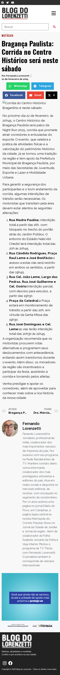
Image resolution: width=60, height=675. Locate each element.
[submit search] (54, 26)
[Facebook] (10, 663)
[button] (18, 86)
